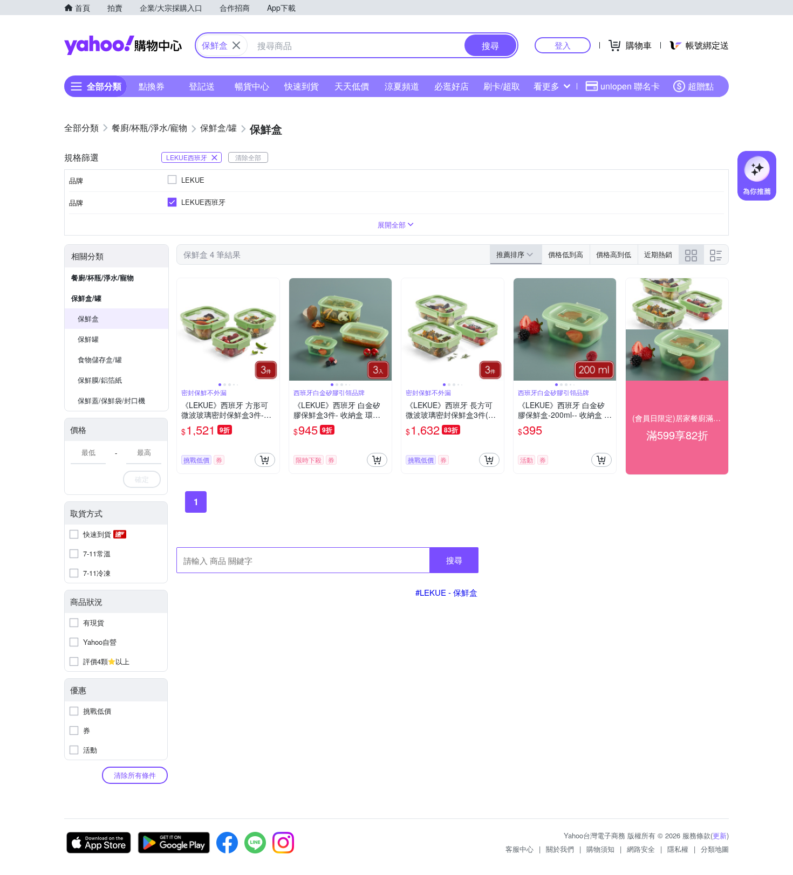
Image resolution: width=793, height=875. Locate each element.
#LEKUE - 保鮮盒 (446, 592)
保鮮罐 (88, 339)
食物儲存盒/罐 (100, 359)
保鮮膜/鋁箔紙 (100, 380)
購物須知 (600, 849)
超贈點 (701, 86)
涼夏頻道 (402, 86)
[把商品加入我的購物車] (265, 460)
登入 (563, 45)
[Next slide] (272, 329)
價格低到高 (565, 254)
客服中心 (519, 849)
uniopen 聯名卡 (630, 86)
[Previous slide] (184, 329)
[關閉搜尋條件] (236, 45)
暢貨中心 (252, 86)
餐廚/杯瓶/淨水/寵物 (102, 277)
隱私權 (677, 849)
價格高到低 (613, 254)
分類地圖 (715, 849)
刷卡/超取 (501, 86)
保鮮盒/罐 (86, 298)
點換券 (152, 86)
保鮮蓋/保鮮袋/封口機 (111, 400)
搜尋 (454, 560)
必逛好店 (451, 86)
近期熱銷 (658, 254)
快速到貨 (301, 86)
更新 (720, 835)
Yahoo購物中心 (123, 45)
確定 (142, 479)
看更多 (546, 86)
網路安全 (641, 849)
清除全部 (248, 157)
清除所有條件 (135, 775)
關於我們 (560, 849)
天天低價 (351, 86)
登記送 (202, 86)
